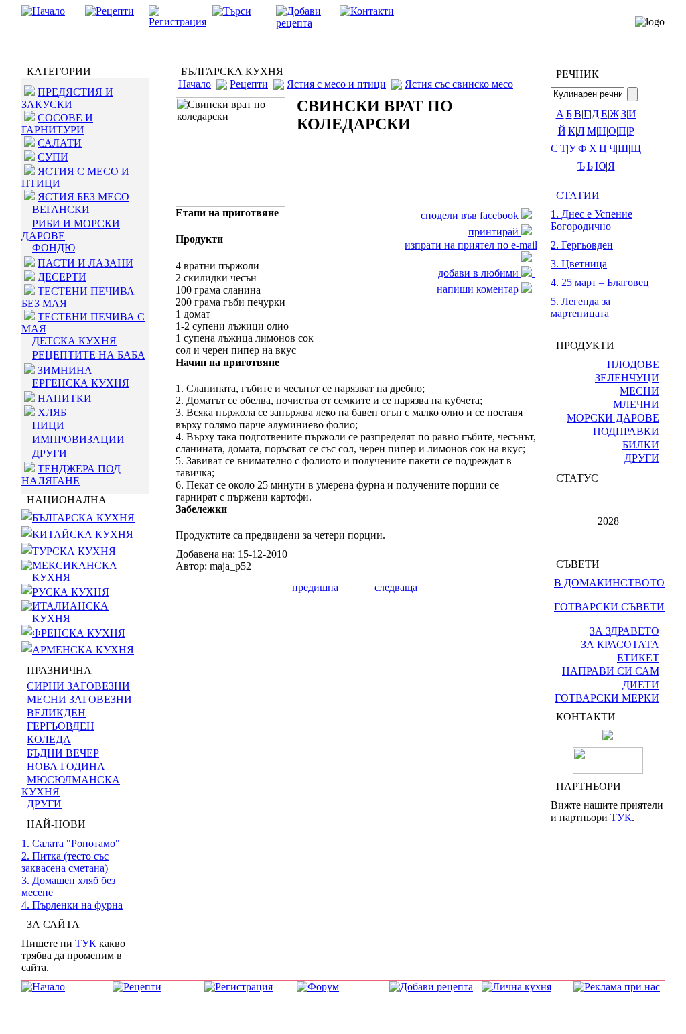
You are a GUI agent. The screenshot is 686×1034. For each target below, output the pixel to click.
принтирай (494, 231)
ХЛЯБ (52, 412)
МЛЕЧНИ (636, 404)
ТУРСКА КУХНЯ (74, 551)
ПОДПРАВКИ (626, 431)
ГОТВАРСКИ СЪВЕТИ (609, 606)
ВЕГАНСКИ (61, 209)
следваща (395, 587)
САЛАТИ (60, 143)
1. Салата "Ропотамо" (70, 843)
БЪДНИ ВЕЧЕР (63, 753)
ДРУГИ (49, 453)
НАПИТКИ (65, 398)
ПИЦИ (48, 425)
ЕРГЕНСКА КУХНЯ (80, 383)
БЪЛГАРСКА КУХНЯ (83, 517)
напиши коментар (479, 289)
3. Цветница (579, 263)
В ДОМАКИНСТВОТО (609, 582)
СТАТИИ (578, 195)
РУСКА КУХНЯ (70, 592)
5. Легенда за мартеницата (580, 307)
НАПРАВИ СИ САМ (610, 671)
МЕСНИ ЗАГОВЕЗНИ (79, 699)
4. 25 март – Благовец (600, 282)
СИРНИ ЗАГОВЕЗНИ (78, 686)
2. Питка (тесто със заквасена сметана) (65, 862)
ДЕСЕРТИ (62, 277)
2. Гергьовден (582, 245)
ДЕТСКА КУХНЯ (74, 340)
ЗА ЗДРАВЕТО (624, 631)
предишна (315, 587)
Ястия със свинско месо (459, 84)
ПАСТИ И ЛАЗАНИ (85, 263)
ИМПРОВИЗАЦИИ (78, 439)
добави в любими (479, 273)
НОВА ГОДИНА (66, 766)
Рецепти (249, 84)
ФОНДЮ (53, 247)
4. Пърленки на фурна (72, 905)
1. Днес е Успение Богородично (591, 220)
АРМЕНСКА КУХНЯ (83, 649)
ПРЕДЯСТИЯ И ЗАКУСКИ (67, 98)
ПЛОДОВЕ (633, 364)
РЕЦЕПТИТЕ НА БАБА (88, 355)
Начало (194, 84)
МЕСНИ (639, 391)
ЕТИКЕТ (638, 657)
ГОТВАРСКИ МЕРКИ (607, 698)
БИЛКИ (640, 444)
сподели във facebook (471, 215)
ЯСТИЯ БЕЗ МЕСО (83, 196)
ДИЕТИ (640, 684)
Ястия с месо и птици (336, 84)
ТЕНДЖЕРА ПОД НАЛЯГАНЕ (71, 475)
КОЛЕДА (49, 739)
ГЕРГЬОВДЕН (60, 726)
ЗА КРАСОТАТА (620, 644)
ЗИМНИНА (65, 370)
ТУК (85, 943)
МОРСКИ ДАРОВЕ (613, 418)
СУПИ (53, 157)
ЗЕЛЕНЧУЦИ (627, 377)
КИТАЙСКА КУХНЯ (82, 534)
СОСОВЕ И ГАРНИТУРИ (57, 123)
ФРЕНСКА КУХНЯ (78, 633)
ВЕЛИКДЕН (56, 712)
